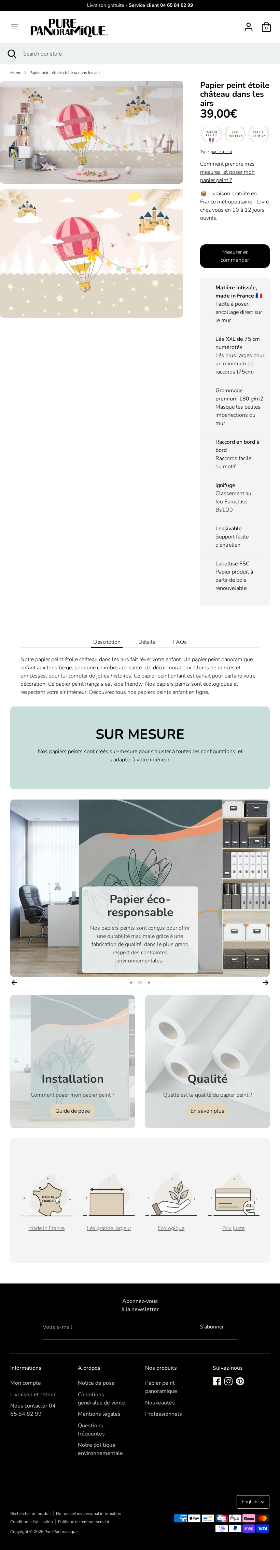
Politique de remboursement (83, 1521)
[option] (140, 888)
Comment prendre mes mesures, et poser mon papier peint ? (227, 172)
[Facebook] (217, 1381)
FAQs (180, 642)
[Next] (266, 982)
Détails (146, 642)
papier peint (221, 151)
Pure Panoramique (61, 1531)
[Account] (248, 24)
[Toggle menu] (14, 27)
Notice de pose (96, 1383)
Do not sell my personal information (88, 1513)
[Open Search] (11, 54)
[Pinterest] (240, 1381)
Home (15, 72)
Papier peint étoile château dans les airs (65, 72)
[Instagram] (228, 1381)
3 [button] (149, 983)
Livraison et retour (33, 1394)
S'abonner (212, 1327)
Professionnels (163, 1414)
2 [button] (140, 982)
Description (107, 642)
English (249, 1502)
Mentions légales (99, 1414)
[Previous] (14, 982)
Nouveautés (160, 1403)
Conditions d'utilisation (31, 1521)
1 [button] (131, 983)
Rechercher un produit (30, 1513)
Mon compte (25, 1383)
